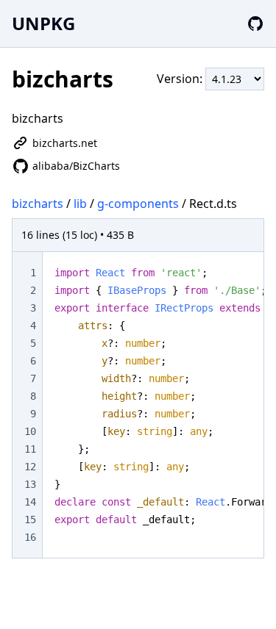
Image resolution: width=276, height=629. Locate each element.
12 (30, 466)
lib (80, 203)
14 (30, 502)
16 (30, 537)
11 (30, 449)
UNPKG (43, 23)
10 (30, 431)
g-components (138, 203)
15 (30, 519)
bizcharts (37, 203)
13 (30, 484)
